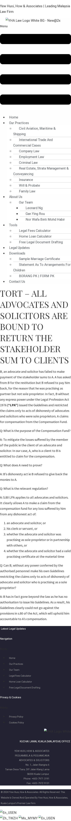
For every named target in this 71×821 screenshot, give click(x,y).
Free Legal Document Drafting (41, 242)
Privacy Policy (16, 716)
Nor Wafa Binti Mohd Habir (45, 219)
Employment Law (31, 157)
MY (35, 818)
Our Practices (19, 123)
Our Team (26, 202)
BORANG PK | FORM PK (36, 276)
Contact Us (17, 282)
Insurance (26, 180)
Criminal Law (28, 163)
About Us (15, 197)
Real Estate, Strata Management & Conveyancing (41, 171)
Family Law (27, 191)
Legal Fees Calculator (35, 231)
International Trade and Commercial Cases (33, 142)
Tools (13, 225)
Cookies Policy (16, 722)
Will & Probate (29, 185)
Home (13, 117)
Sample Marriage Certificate (39, 259)
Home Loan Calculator (35, 236)
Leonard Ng (34, 208)
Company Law (29, 151)
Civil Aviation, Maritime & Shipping (34, 131)
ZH (16, 818)
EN (14, 813)
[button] (35, 67)
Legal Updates (19, 248)
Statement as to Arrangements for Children (42, 267)
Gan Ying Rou (35, 214)
